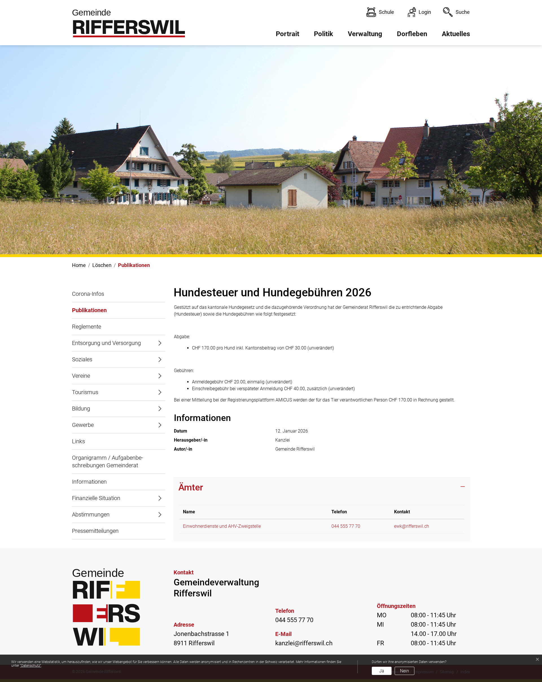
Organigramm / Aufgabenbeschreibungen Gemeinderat (107, 461)
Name (189, 511)
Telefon (339, 511)
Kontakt (402, 511)
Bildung (81, 408)
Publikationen (89, 313)
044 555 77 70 (345, 526)
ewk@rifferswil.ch (411, 526)
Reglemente (86, 326)
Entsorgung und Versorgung (106, 343)
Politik (323, 34)
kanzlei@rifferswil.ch (304, 643)
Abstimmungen (91, 514)
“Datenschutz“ (30, 666)
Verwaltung (365, 34)
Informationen (89, 481)
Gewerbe (83, 425)
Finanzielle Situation (96, 498)
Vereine (81, 375)
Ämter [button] (190, 487)
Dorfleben (412, 34)
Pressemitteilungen (95, 530)
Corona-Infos (88, 293)
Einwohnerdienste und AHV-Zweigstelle (222, 526)
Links (78, 441)
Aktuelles (456, 34)
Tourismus (85, 392)
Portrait (287, 34)
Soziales (82, 359)
